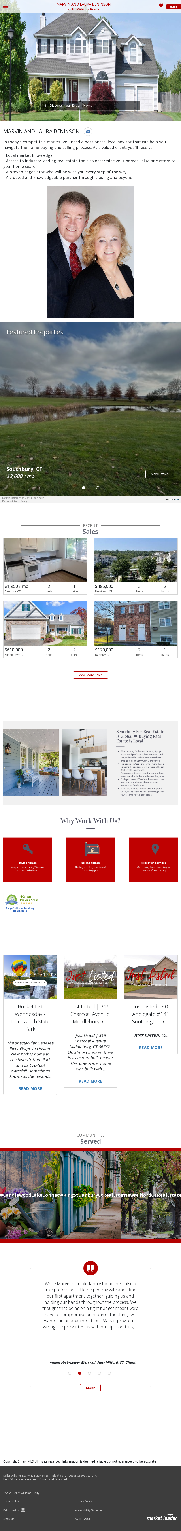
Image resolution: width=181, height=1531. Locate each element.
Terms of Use (11, 1501)
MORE (90, 1387)
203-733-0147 (89, 1476)
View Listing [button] (160, 474)
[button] (88, 131)
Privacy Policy (83, 1501)
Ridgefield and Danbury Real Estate (20, 909)
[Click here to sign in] (161, 6)
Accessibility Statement (89, 1510)
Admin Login (83, 1518)
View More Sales (90, 675)
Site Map (8, 1518)
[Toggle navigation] (5, 6)
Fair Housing (11, 1510)
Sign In (174, 6)
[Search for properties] (44, 105)
